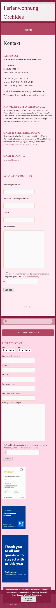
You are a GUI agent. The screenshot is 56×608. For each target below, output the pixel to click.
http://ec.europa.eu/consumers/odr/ (17, 144)
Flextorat (13, 604)
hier (38, 121)
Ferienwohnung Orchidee (21, 12)
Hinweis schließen (28, 599)
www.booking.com (11, 160)
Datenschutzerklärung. (31, 276)
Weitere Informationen (33, 595)
